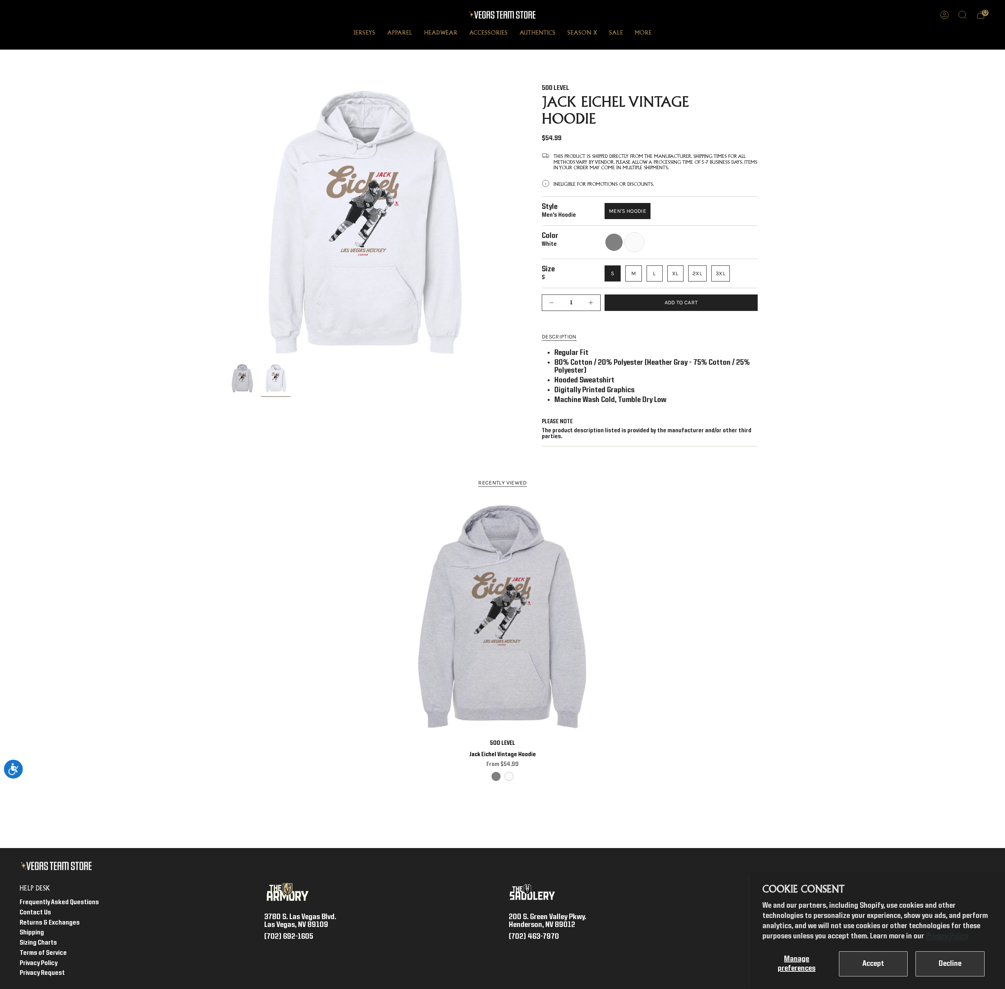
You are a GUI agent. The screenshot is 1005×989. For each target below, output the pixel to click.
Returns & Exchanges (50, 923)
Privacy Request (42, 973)
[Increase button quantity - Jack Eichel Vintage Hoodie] (589, 302)
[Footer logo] (58, 866)
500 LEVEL (555, 88)
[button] (364, 34)
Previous (228, 222)
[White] (508, 776)
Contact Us (35, 912)
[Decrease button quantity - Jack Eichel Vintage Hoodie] (553, 302)
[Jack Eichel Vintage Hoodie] (503, 617)
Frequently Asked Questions (59, 902)
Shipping (32, 932)
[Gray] (496, 776)
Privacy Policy (947, 936)
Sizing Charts (38, 943)
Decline (950, 964)
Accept (873, 964)
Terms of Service (43, 953)
